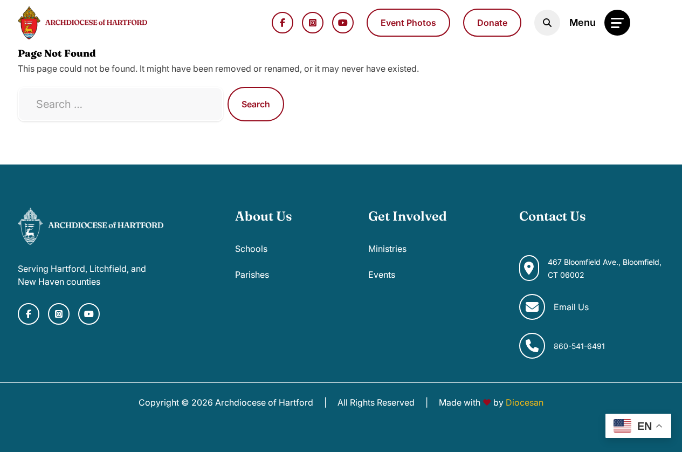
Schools (251, 248)
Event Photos (408, 22)
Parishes (252, 274)
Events (381, 274)
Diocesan (524, 402)
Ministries (387, 248)
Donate (492, 22)
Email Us (571, 307)
